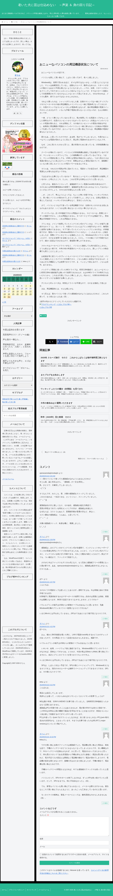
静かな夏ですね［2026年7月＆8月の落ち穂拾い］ (17, 183)
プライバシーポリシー (16, 890)
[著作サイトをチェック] (14, 113)
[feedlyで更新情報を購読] (17, 113)
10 (9, 289)
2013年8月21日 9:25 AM (47, 476)
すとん (42, 537)
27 (22, 294)
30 (5, 297)
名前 (41, 839)
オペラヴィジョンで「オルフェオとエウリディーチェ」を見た (17, 210)
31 (9, 297)
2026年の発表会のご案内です (13, 226)
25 (13, 294)
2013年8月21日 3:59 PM (47, 539)
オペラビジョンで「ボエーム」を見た (16, 238)
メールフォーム (8, 479)
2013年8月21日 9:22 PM (47, 685)
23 (5, 294)
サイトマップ (31, 890)
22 (30, 291)
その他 (44, 315)
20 (22, 291)
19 (18, 291)
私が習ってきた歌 (9, 402)
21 (26, 291)
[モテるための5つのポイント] (17, 140)
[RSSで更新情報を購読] (20, 113)
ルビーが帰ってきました (12, 190)
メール (42, 847)
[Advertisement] (74, 45)
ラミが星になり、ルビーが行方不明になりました (17, 201)
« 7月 (4, 302)
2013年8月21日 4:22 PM (47, 626)
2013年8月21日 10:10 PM (48, 737)
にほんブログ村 (46, 307)
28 (26, 294)
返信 (106, 532)
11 (13, 289)
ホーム (4, 890)
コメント (44, 815)
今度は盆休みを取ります (11, 251)
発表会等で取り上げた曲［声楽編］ (15, 399)
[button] (97, 341)
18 (13, 291)
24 (9, 294)
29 (30, 294)
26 (18, 294)
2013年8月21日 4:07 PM (47, 582)
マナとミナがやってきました (13, 195)
